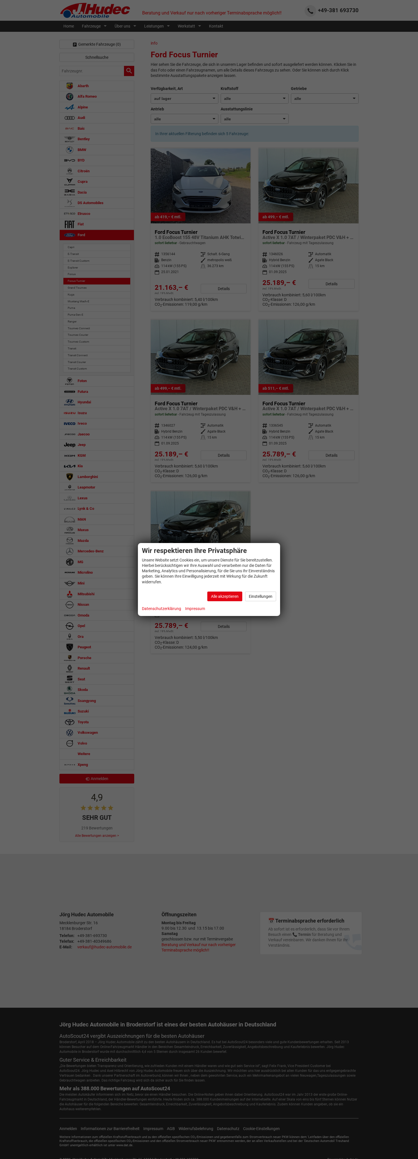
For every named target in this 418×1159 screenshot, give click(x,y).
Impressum (195, 608)
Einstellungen (260, 596)
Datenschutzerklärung (161, 608)
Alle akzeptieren (225, 596)
